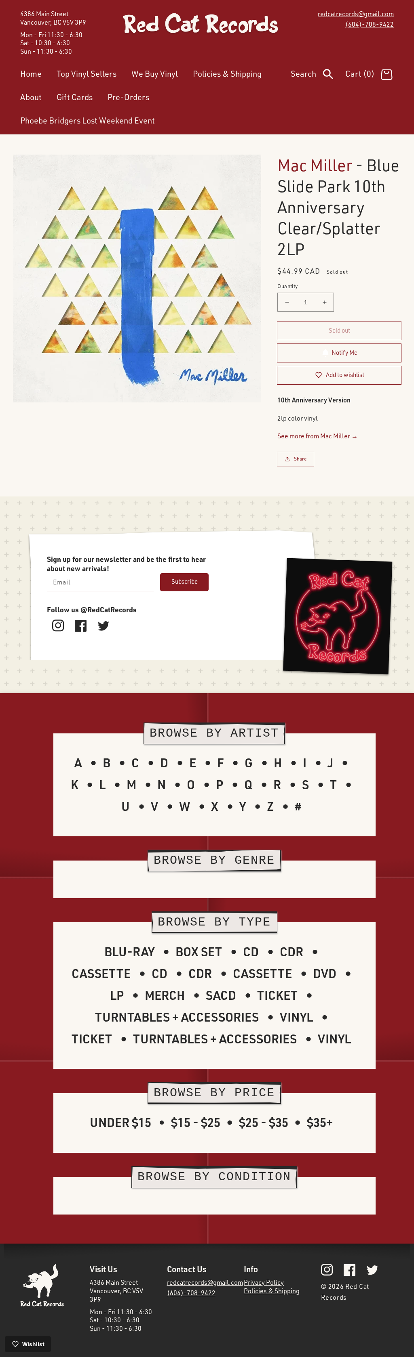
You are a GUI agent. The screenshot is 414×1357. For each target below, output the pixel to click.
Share (300, 459)
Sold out (339, 330)
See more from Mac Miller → (317, 436)
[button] (318, 75)
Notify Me (344, 352)
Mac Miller (314, 165)
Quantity (287, 286)
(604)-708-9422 (369, 24)
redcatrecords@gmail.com (356, 14)
